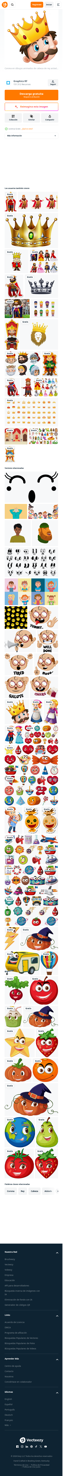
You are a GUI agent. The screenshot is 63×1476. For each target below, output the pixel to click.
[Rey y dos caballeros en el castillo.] (17, 354)
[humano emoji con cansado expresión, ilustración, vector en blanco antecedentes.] (41, 836)
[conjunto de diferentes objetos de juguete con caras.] (21, 956)
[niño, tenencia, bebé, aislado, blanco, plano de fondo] (13, 1041)
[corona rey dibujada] (21, 332)
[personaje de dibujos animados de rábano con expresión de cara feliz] (35, 1264)
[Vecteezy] (5, 5)
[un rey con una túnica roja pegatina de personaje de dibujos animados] (29, 465)
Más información (14, 135)
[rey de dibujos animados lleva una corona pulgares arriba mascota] (17, 283)
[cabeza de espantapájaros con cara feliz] (32, 1041)
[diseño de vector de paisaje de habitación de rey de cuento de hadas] (16, 541)
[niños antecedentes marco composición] (19, 632)
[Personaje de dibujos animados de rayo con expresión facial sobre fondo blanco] (12, 1188)
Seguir (53, 84)
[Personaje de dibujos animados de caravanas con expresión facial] (22, 1237)
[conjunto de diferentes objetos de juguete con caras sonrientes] (31, 1130)
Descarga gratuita (31, 95)
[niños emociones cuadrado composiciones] (31, 740)
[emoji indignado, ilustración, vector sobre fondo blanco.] (31, 592)
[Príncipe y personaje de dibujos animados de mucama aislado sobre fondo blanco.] (29, 930)
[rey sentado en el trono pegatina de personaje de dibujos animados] (13, 468)
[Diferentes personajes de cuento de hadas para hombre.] (23, 442)
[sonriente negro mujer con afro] (18, 654)
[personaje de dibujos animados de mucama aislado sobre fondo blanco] (36, 907)
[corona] (31, 252)
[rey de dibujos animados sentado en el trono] (40, 381)
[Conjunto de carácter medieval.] (19, 558)
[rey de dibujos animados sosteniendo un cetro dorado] (11, 202)
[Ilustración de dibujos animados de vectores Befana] (18, 375)
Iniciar (49, 4)
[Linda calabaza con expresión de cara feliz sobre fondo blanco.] (23, 1212)
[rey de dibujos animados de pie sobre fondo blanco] (44, 465)
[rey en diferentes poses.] (25, 223)
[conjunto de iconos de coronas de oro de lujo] (31, 517)
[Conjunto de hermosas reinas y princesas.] (17, 492)
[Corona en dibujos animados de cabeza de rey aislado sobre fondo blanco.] (17, 907)
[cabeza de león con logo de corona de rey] (24, 412)
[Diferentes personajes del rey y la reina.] (19, 308)
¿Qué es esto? (27, 129)
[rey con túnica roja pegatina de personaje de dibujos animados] (43, 307)
